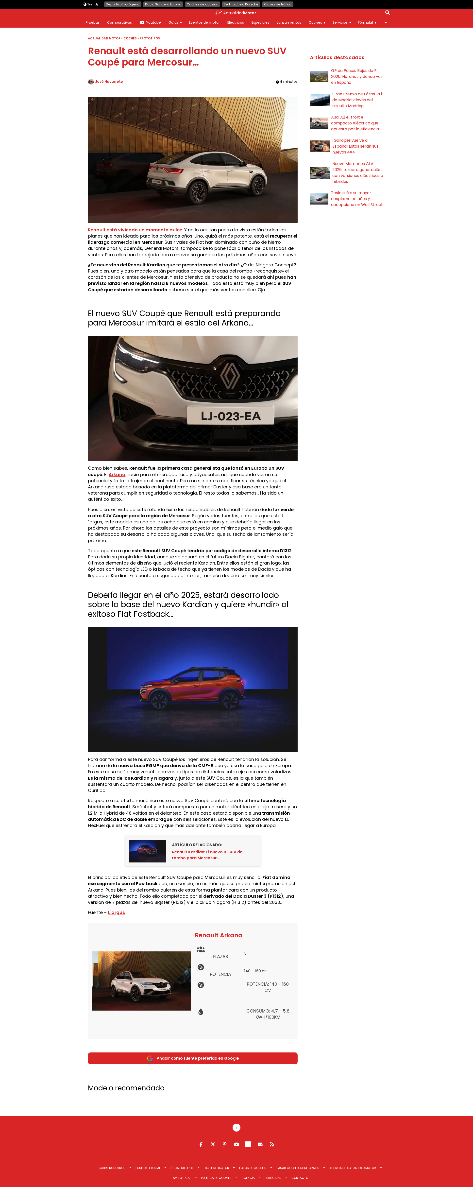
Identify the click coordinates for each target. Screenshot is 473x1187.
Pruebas (93, 22)
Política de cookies (216, 1178)
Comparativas (119, 22)
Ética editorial (182, 1168)
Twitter (213, 1144)
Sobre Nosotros (112, 1168)
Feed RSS (272, 1144)
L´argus (116, 912)
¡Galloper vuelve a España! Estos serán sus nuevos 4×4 (355, 146)
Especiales (260, 22)
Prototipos (150, 38)
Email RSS (260, 1144)
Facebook (201, 1144)
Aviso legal (182, 1178)
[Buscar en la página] (387, 13)
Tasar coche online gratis (297, 1168)
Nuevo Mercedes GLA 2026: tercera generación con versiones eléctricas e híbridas (357, 172)
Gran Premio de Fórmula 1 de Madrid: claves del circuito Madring (357, 100)
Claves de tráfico (277, 4)
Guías (173, 22)
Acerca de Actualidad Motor (352, 1168)
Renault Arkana (218, 935)
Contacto (299, 1178)
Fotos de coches (252, 1168)
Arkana (117, 474)
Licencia (248, 1178)
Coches (315, 22)
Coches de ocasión (202, 4)
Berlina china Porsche (241, 4)
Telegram (248, 1144)
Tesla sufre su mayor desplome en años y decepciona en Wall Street (357, 198)
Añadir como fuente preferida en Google (198, 1058)
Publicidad (273, 1178)
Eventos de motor (204, 22)
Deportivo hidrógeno (122, 4)
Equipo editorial (147, 1168)
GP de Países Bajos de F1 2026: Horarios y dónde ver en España (356, 76)
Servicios (340, 22)
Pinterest (225, 1144)
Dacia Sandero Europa (163, 4)
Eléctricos (235, 22)
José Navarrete (109, 81)
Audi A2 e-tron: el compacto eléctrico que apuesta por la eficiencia (355, 123)
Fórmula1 (365, 22)
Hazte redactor (216, 1168)
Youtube (153, 22)
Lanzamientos (289, 22)
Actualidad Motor (104, 38)
